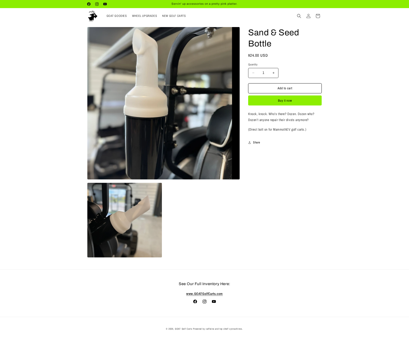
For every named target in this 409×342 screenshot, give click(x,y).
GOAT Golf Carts (183, 328)
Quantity (252, 64)
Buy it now (285, 100)
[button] (299, 16)
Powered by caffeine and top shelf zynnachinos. (218, 328)
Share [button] (256, 142)
